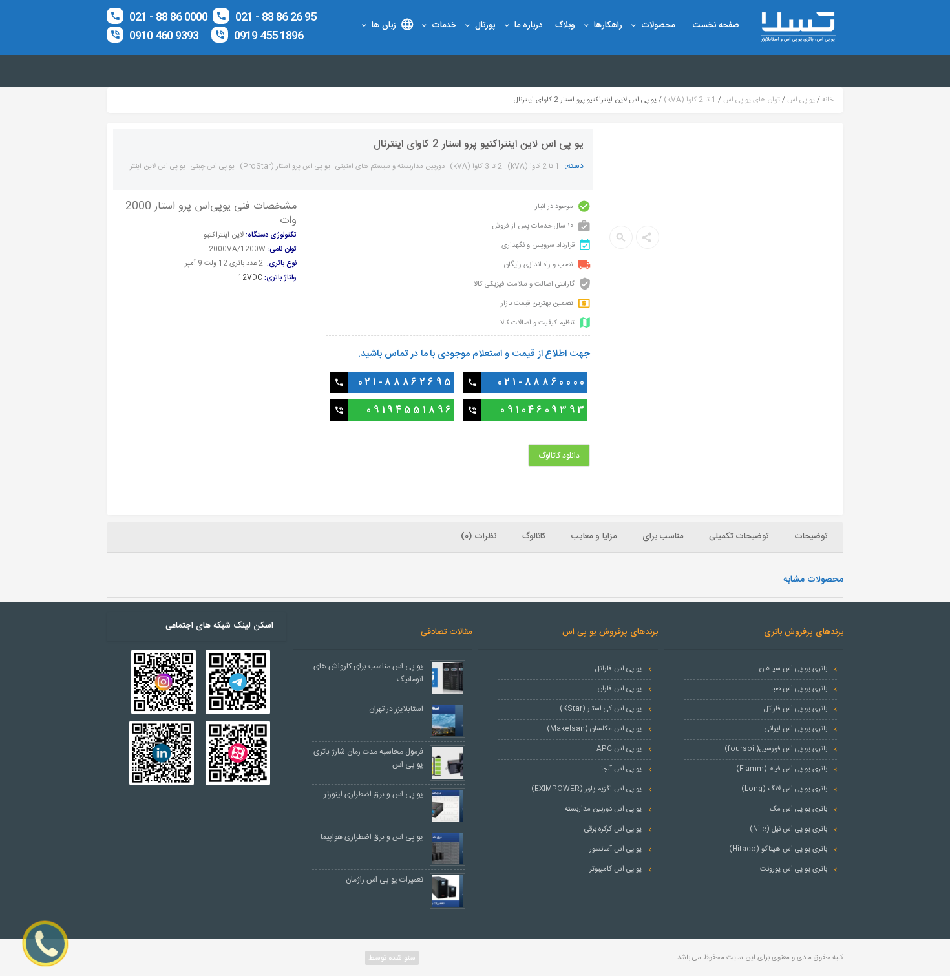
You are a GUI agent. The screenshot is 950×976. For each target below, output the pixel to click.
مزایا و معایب (594, 536)
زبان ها (384, 25)
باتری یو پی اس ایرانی (796, 729)
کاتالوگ (533, 536)
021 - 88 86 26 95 (274, 17)
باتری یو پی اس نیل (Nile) (788, 829)
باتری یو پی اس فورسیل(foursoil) (775, 749)
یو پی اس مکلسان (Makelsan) (594, 729)
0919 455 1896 (267, 36)
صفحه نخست (716, 25)
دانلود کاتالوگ (559, 455)
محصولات (658, 25)
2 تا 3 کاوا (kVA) (476, 167)
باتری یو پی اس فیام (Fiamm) (781, 769)
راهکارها (608, 25)
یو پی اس (801, 100)
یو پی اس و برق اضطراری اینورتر (373, 794)
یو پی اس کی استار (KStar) (601, 709)
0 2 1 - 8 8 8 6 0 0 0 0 (541, 382)
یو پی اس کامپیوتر (615, 869)
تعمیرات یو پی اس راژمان (384, 879)
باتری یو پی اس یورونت (793, 869)
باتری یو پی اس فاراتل (795, 709)
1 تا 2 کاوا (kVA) (690, 100)
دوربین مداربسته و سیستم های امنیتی (390, 167)
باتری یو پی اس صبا (799, 689)
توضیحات (810, 536)
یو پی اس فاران (620, 689)
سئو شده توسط (391, 957)
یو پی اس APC (619, 749)
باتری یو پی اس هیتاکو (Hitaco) (778, 849)
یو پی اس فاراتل (618, 669)
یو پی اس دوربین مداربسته (603, 809)
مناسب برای (662, 536)
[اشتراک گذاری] (647, 237)
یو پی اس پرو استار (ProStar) (285, 167)
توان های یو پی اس (751, 100)
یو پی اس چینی (213, 167)
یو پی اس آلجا (621, 769)
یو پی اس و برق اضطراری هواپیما (372, 837)
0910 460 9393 (164, 36)
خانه (828, 100)
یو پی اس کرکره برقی (613, 829)
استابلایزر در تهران (396, 709)
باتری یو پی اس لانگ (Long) (784, 789)
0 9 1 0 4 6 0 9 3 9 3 (542, 410)
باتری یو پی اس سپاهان (793, 669)
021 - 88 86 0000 (168, 17)
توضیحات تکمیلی (738, 536)
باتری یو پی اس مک (798, 809)
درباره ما (528, 25)
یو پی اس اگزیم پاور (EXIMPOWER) (586, 789)
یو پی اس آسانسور (615, 849)
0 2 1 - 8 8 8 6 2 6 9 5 (405, 382)
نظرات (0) (478, 536)
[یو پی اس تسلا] (797, 27)
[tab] (812, 537)
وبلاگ (565, 25)
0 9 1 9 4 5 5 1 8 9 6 (408, 410)
